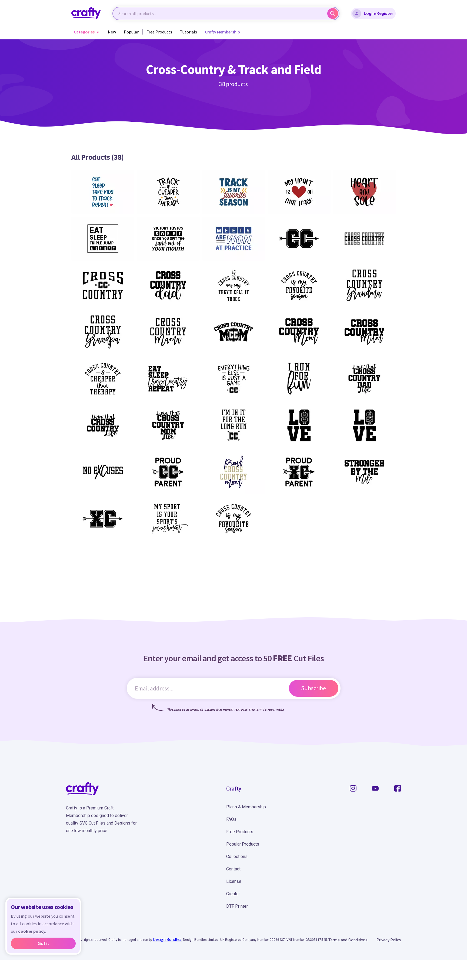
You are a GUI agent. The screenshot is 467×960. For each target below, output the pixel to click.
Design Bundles (167, 939)
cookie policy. (32, 931)
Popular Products (242, 844)
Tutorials (188, 32)
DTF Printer (237, 906)
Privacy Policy (389, 940)
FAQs (231, 819)
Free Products (159, 32)
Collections (237, 856)
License (233, 881)
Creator (233, 893)
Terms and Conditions (348, 940)
